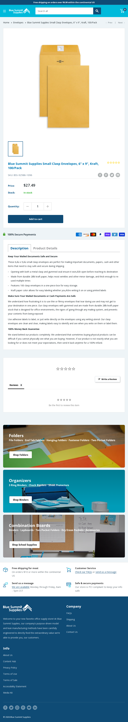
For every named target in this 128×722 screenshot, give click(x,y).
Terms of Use (10, 673)
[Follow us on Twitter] (11, 707)
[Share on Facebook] (100, 175)
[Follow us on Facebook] (5, 707)
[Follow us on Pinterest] (23, 707)
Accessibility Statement (14, 686)
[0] (122, 11)
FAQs (89, 571)
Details (45, 248)
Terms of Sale (10, 680)
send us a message (106, 571)
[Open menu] (4, 11)
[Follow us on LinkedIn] (35, 707)
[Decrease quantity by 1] (27, 206)
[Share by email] (118, 175)
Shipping (70, 619)
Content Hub (9, 661)
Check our (80, 571)
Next (120, 22)
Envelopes (18, 22)
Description (19, 248)
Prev (110, 22)
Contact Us (72, 631)
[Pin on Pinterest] (106, 175)
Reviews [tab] (14, 385)
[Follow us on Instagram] (17, 707)
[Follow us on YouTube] (29, 707)
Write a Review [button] (109, 379)
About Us (71, 625)
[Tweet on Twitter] (112, 175)
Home (6, 22)
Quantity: (13, 206)
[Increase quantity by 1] (48, 206)
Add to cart (35, 219)
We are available (21, 586)
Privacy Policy (10, 667)
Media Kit (8, 692)
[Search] (97, 11)
